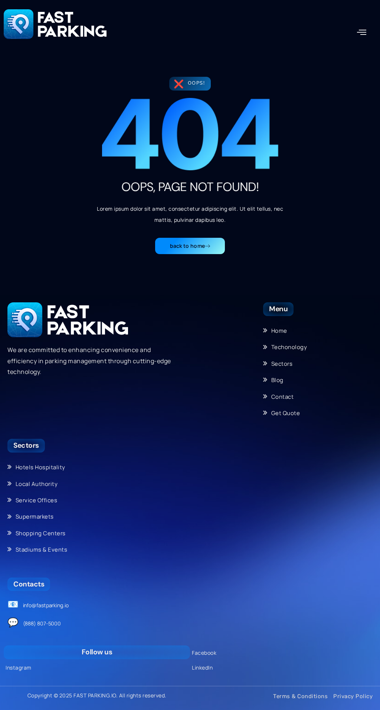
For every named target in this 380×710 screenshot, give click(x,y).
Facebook (204, 652)
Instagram (19, 667)
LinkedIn (202, 667)
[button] (362, 32)
